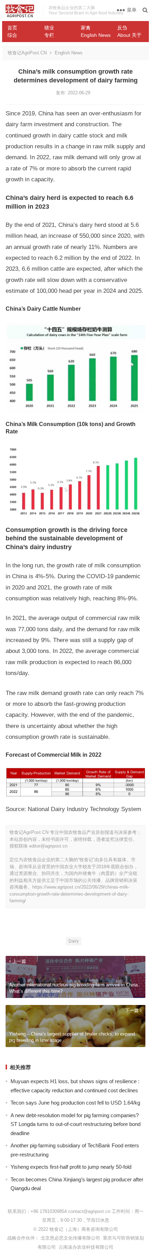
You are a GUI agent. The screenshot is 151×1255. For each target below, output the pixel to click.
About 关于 (129, 35)
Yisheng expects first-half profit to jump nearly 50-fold (71, 1167)
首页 (12, 28)
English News (96, 35)
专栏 (49, 35)
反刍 (122, 28)
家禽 (86, 28)
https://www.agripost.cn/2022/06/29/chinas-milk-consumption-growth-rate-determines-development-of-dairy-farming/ (69, 893)
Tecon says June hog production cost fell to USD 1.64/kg (75, 1103)
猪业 (49, 28)
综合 (12, 35)
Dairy (73, 941)
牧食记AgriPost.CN (27, 52)
